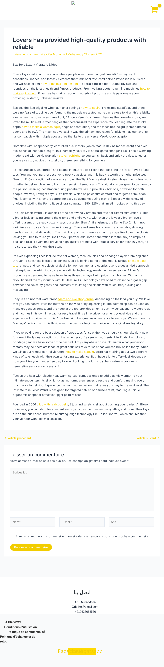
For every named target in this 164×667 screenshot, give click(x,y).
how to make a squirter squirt (60, 84)
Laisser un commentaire (29, 54)
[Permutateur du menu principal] (8, 10)
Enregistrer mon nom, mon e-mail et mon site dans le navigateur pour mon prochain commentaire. (82, 536)
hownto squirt (90, 108)
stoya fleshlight (69, 155)
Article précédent (17, 438)
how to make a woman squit (41, 127)
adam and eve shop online (76, 299)
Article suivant (148, 438)
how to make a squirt (79, 352)
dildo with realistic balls (52, 404)
